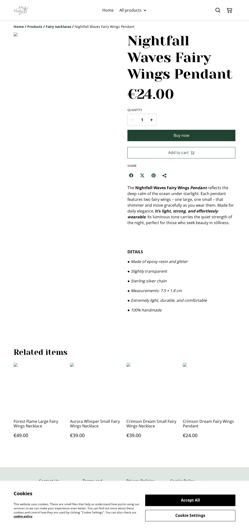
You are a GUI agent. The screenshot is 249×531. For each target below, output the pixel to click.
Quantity (134, 110)
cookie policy (23, 516)
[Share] (164, 175)
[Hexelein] (22, 10)
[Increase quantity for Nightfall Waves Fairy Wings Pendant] (152, 120)
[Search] (218, 10)
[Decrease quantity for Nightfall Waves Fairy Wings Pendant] (132, 120)
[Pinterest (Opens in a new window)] (153, 175)
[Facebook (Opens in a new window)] (131, 175)
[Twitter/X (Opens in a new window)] (142, 175)
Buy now (181, 135)
